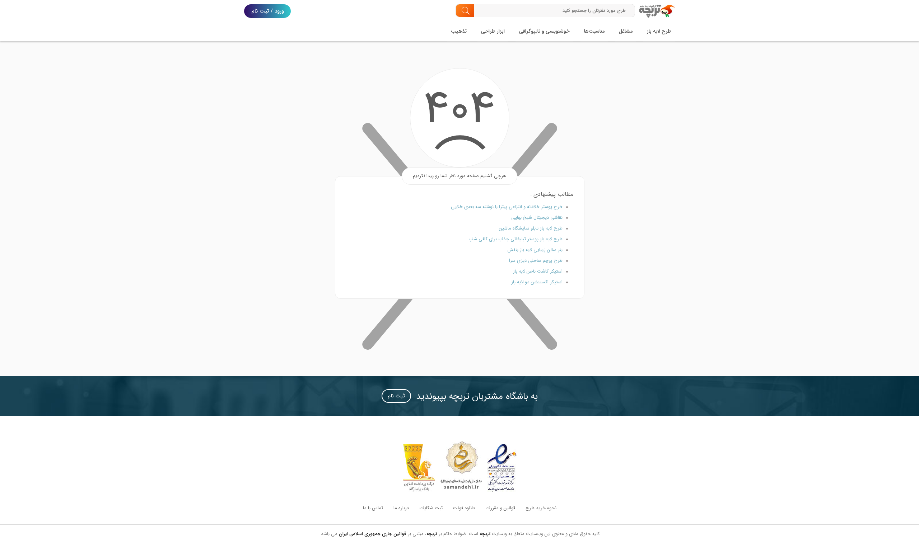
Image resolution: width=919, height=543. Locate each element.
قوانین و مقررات (500, 508)
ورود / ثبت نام (267, 11)
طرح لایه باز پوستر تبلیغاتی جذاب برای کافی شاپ (515, 239)
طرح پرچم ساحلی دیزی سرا (536, 260)
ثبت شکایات (431, 508)
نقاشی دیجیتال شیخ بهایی (537, 217)
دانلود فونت (464, 508)
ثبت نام (396, 396)
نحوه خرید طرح (541, 508)
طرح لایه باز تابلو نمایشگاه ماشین (531, 228)
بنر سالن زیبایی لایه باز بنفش (535, 250)
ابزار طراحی (493, 31)
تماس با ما (373, 508)
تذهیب (459, 31)
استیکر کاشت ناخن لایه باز (538, 271)
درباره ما (401, 508)
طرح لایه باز (659, 31)
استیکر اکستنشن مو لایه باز (537, 282)
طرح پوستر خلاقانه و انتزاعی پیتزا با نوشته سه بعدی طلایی (507, 207)
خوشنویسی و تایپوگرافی (544, 31)
